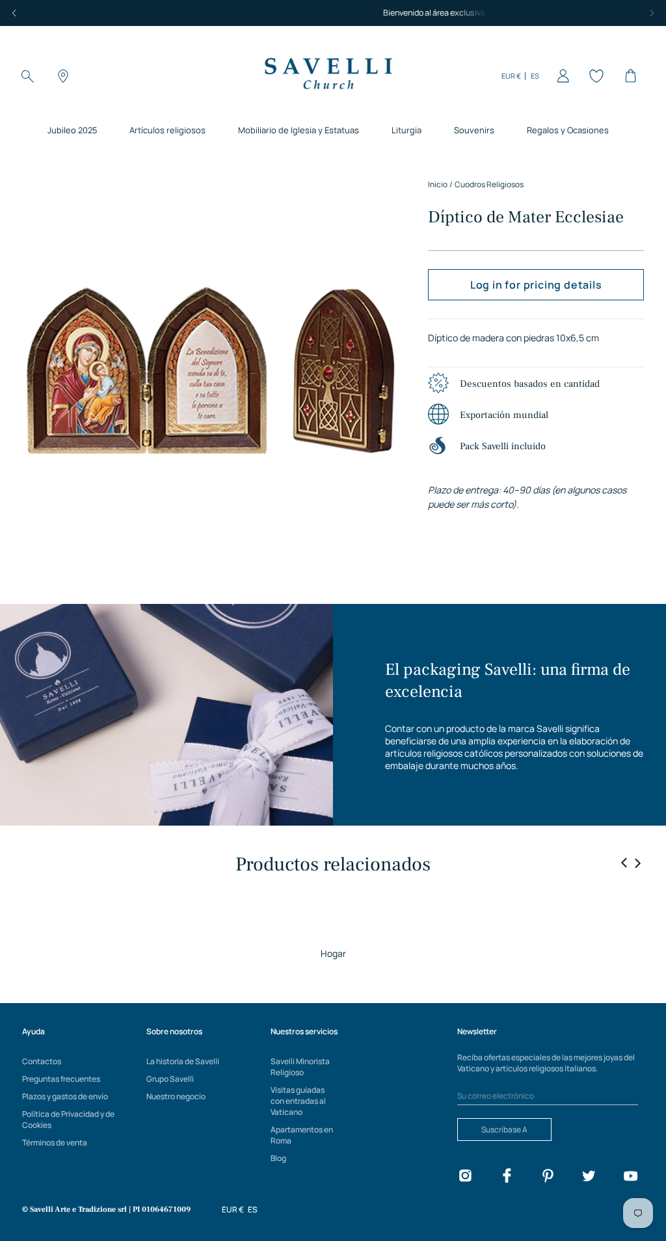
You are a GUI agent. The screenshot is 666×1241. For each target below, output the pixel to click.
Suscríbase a (504, 1129)
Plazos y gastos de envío (65, 1096)
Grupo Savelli (170, 1078)
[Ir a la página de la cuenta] (560, 76)
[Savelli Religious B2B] (328, 76)
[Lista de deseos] (594, 76)
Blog (278, 1158)
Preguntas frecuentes (61, 1078)
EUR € (511, 76)
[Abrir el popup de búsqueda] (27, 76)
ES (535, 76)
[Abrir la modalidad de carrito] (628, 76)
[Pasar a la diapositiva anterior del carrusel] (624, 863)
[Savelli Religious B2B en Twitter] (588, 1178)
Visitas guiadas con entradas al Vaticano (298, 1100)
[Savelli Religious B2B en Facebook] (506, 1178)
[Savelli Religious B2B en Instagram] (465, 1178)
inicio (437, 184)
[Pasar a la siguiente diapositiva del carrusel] (637, 863)
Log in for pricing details (536, 285)
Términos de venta (54, 1142)
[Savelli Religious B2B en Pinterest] (547, 1178)
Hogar (333, 953)
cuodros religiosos (489, 184)
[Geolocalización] (61, 76)
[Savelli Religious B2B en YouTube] (630, 1178)
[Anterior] (14, 13)
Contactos (41, 1061)
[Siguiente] (651, 13)
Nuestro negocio (176, 1096)
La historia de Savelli (182, 1061)
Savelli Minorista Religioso (300, 1067)
